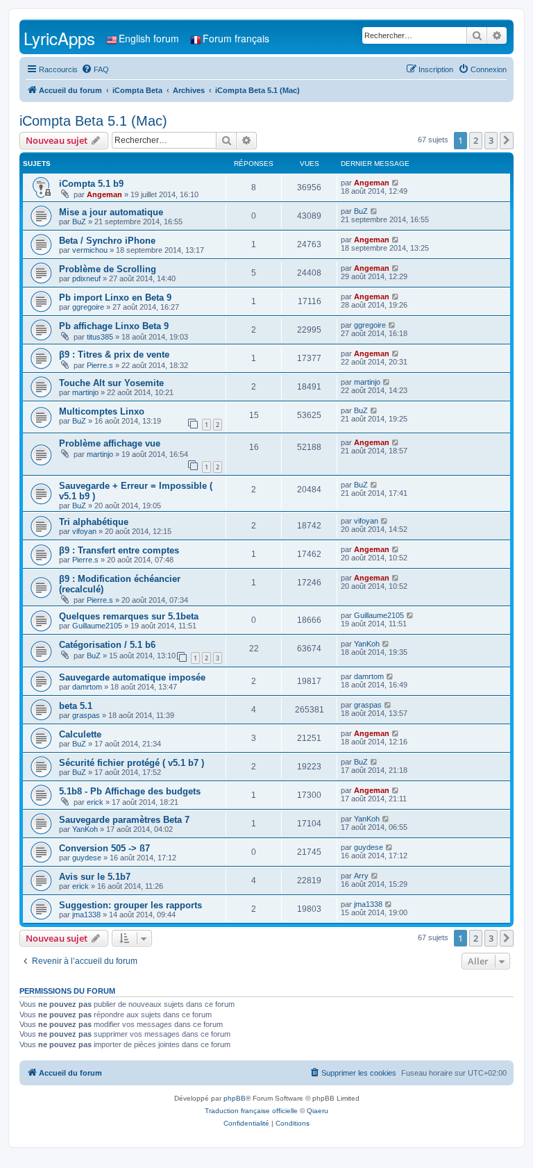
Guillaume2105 (97, 625)
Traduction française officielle (251, 1111)
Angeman (104, 194)
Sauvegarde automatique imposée (132, 677)
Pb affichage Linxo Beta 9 (114, 326)
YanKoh (367, 644)
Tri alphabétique (93, 522)
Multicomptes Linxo (101, 411)
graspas (86, 715)
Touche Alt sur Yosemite (111, 383)
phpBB (234, 1098)
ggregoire (88, 307)
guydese (86, 857)
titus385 (100, 337)
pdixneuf (86, 278)
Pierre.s (100, 365)
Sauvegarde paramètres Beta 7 (124, 820)
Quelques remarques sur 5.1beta (128, 616)
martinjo (85, 392)
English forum (149, 38)
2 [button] (475, 140)
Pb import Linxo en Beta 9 (115, 297)
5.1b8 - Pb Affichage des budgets (130, 791)
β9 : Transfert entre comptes (119, 550)
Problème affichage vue (109, 443)
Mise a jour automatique (111, 212)
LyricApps (59, 38)
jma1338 (86, 914)
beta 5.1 (75, 706)
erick (95, 802)
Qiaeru (317, 1111)
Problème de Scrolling (107, 269)
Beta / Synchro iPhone (107, 240)
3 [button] (491, 140)
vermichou (90, 250)
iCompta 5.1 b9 (91, 183)
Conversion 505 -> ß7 (104, 848)
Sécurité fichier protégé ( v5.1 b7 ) (131, 763)
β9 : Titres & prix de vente (114, 354)
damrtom (87, 687)
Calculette (80, 734)
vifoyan (84, 531)
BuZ (79, 221)
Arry (361, 875)
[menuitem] (95, 69)
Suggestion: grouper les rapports (130, 905)
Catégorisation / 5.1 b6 (107, 645)
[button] (507, 140)
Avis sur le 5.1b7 (94, 876)
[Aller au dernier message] (395, 182)
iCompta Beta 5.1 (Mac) (93, 120)
